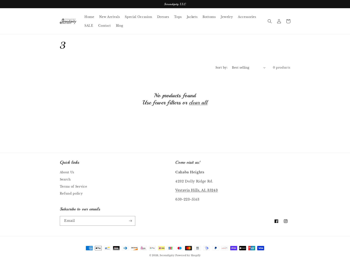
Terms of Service (73, 186)
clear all (198, 102)
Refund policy (71, 193)
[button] (270, 21)
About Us (67, 172)
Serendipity (167, 255)
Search (65, 179)
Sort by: (221, 67)
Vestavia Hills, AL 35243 (196, 190)
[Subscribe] (130, 221)
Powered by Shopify (188, 255)
